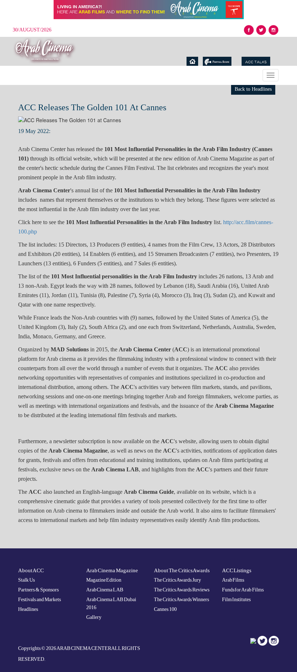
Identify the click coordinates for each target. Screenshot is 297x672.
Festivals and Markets (39, 599)
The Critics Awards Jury (177, 580)
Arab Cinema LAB (105, 589)
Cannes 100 (165, 609)
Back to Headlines (253, 89)
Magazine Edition (104, 580)
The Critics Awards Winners (181, 599)
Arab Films (233, 580)
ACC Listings (237, 570)
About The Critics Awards (182, 570)
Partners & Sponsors (38, 589)
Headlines (28, 609)
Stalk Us (26, 580)
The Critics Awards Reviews (181, 589)
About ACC (31, 570)
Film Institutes (236, 599)
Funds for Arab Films (243, 589)
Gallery (93, 617)
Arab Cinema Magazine (112, 570)
